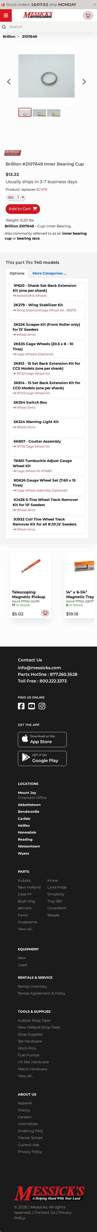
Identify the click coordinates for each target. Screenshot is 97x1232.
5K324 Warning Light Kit (36, 421)
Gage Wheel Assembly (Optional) (41, 490)
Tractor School (30, 1137)
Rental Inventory (32, 986)
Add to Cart (21, 209)
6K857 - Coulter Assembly (37, 441)
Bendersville (28, 811)
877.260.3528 (63, 674)
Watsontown (29, 846)
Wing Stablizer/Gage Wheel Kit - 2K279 (46, 310)
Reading (25, 839)
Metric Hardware (32, 1069)
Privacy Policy (30, 1151)
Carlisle (24, 819)
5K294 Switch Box (30, 402)
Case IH (24, 894)
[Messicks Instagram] (42, 706)
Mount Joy (27, 793)
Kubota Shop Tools (34, 1020)
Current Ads (28, 1145)
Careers (24, 1117)
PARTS (23, 871)
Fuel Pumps (28, 1055)
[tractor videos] (31, 706)
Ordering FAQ (30, 1131)
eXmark (25, 908)
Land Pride (57, 887)
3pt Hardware (30, 1041)
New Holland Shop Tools (39, 1027)
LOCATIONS (28, 784)
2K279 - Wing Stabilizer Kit (38, 305)
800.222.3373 (53, 681)
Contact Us (44, 1212)
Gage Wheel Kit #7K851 (34, 471)
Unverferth (56, 908)
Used (22, 965)
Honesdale (27, 832)
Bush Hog (26, 901)
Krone (52, 880)
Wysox (23, 853)
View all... (25, 929)
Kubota (24, 880)
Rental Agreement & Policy (41, 993)
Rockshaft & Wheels (31, 295)
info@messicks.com (39, 667)
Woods (53, 915)
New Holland (29, 887)
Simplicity (55, 894)
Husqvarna (27, 922)
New (22, 958)
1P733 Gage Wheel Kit (33, 373)
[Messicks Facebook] (21, 706)
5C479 (41, 189)
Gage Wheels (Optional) (34, 354)
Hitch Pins (27, 1048)
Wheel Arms (25, 334)
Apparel (25, 1103)
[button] (88, 15)
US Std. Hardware (33, 1062)
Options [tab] (17, 273)
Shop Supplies (30, 1034)
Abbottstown (29, 805)
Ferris (23, 915)
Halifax (24, 825)
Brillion (9, 36)
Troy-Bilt (54, 901)
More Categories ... (47, 273)
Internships (28, 1124)
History (24, 1110)
